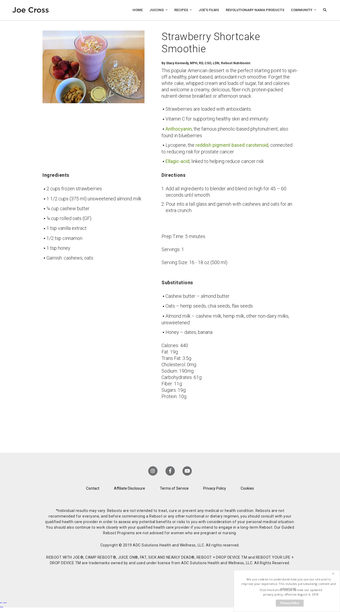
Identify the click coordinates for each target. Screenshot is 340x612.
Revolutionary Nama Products (255, 10)
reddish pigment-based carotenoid (232, 145)
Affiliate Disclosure (129, 488)
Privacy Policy (214, 488)
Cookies (247, 488)
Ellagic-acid (177, 161)
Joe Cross (30, 10)
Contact (92, 488)
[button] (288, 584)
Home (138, 10)
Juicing (157, 10)
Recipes (181, 10)
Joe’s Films (209, 10)
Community (301, 10)
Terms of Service (174, 488)
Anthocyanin (178, 129)
